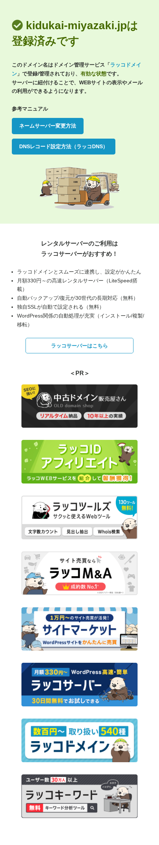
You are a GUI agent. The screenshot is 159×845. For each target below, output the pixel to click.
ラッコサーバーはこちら (79, 346)
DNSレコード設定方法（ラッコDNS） (63, 146)
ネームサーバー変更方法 (47, 126)
